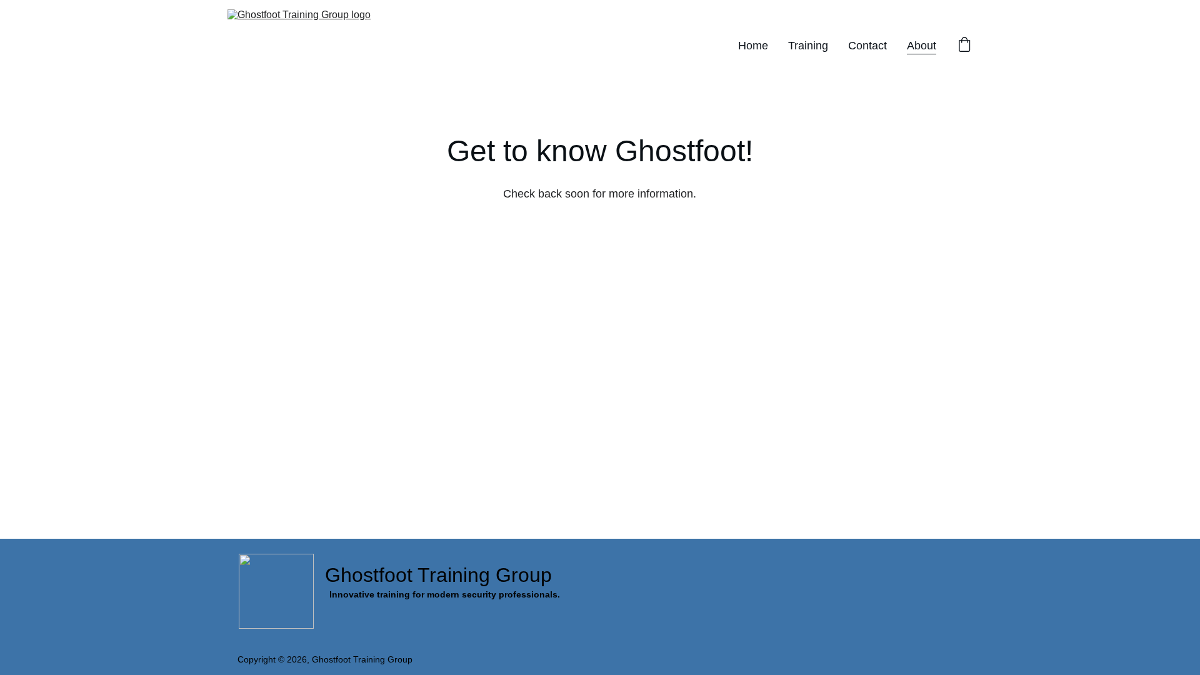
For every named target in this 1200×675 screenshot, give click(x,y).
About (921, 45)
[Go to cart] (964, 46)
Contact (867, 45)
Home (753, 45)
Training (808, 45)
